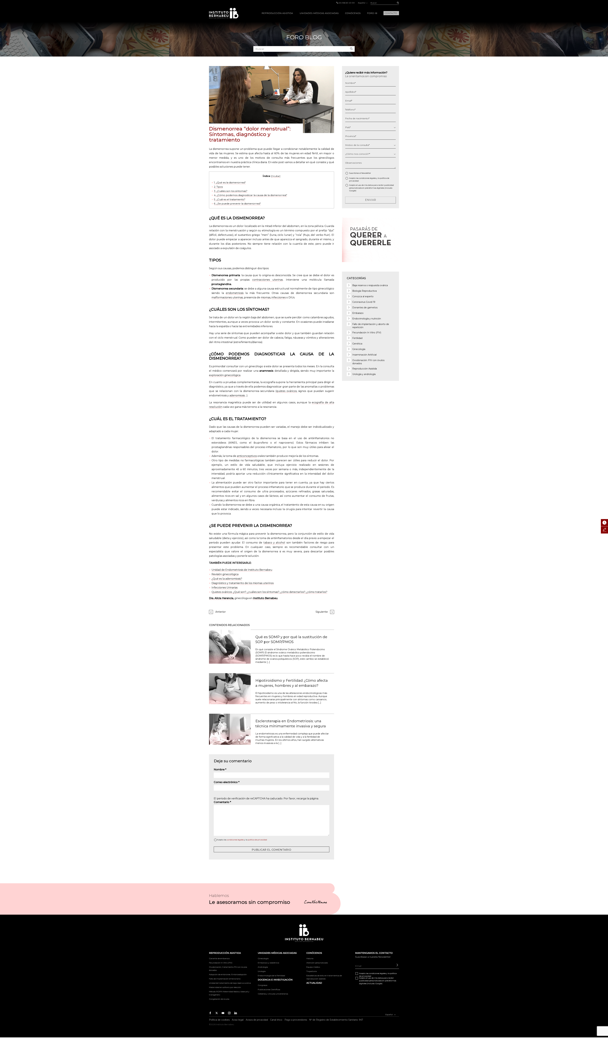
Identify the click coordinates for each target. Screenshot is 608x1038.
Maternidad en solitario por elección (225, 987)
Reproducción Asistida (364, 368)
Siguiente (322, 611)
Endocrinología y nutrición (366, 318)
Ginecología (358, 349)
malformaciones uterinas (227, 297)
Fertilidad (357, 338)
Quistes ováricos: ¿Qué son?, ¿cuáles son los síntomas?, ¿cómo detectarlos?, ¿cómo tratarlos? (269, 592)
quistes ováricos (286, 391)
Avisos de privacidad (257, 1019)
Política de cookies (219, 1019)
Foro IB (372, 13)
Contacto (390, 13)
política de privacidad (257, 839)
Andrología (263, 967)
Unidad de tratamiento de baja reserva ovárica (230, 983)
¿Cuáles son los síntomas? (230, 191)
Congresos (262, 985)
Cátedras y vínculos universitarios (273, 994)
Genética (357, 343)
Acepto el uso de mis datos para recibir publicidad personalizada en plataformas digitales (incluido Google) (371, 188)
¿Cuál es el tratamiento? (229, 199)
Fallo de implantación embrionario (225, 979)
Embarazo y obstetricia (268, 963)
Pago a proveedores (296, 1019)
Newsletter (366, 173)
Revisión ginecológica (225, 574)
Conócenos (353, 13)
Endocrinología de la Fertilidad (271, 975)
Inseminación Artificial (364, 354)
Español (362, 3)
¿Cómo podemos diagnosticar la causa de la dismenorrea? (250, 195)
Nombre (220, 769)
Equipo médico (313, 967)
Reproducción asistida (277, 13)
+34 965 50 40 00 (346, 3)
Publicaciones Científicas (269, 989)
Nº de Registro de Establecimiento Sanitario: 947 (336, 1019)
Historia (309, 958)
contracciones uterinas (267, 279)
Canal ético (276, 1019)
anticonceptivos (247, 455)
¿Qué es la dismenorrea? (230, 182)
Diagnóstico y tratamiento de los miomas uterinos (243, 583)
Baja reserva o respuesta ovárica (370, 285)
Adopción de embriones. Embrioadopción (228, 974)
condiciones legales (235, 839)
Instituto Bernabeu (223, 13)
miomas (265, 297)
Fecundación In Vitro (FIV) (366, 332)
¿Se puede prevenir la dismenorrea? (237, 203)
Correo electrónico (226, 782)
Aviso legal (238, 1019)
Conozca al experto (363, 296)
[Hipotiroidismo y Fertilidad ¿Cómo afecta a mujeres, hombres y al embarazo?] (230, 688)
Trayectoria (311, 971)
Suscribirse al (360, 173)
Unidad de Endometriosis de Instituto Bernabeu (242, 569)
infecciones (279, 297)
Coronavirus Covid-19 (363, 302)
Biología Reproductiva (364, 290)
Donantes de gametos (364, 307)
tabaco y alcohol (274, 542)
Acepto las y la (242, 839)
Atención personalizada (317, 963)
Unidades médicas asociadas (319, 13)
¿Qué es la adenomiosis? (227, 578)
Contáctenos (315, 902)
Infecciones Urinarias (225, 587)
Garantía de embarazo (219, 958)
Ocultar (276, 176)
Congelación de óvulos (219, 999)
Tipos (218, 186)
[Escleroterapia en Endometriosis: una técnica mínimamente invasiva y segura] (230, 728)
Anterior (220, 611)
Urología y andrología (364, 374)
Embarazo (358, 313)
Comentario (222, 802)
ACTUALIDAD (314, 982)
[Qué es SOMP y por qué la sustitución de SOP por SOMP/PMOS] (230, 646)
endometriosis (235, 293)
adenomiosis (237, 395)
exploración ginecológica (224, 375)
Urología (262, 971)
